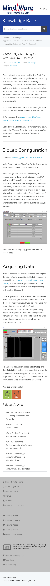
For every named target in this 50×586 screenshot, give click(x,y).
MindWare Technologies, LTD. (23, 580)
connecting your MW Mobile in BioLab (26, 157)
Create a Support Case (14, 505)
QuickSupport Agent (13, 534)
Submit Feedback (9, 577)
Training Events (11, 529)
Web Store (9, 560)
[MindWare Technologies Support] (18, 13)
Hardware (13, 66)
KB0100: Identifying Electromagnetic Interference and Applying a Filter (19, 444)
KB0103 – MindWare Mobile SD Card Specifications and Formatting (18, 415)
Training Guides (11, 515)
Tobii (19, 66)
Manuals (8, 496)
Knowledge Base (12, 486)
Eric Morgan (32, 62)
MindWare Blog (11, 491)
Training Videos (11, 525)
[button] (7, 394)
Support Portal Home (14, 482)
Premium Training (12, 520)
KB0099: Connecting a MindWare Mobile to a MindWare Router (15, 456)
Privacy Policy (10, 564)
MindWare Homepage (14, 555)
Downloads (10, 500)
